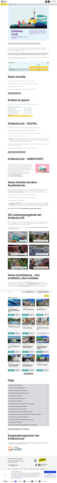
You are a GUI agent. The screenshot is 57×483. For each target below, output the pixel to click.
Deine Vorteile (10, 43)
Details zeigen (44, 481)
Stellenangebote (15, 468)
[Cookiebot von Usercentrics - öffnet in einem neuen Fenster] (5, 481)
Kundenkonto (16, 43)
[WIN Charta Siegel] (44, 464)
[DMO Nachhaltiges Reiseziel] (36, 462)
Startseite (10, 4)
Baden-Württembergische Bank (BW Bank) (39, 442)
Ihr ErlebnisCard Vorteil (11, 315)
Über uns (9, 468)
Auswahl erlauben (50, 474)
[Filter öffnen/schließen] (28, 292)
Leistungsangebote (22, 43)
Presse (21, 468)
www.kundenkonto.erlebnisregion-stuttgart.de (31, 208)
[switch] (24, 481)
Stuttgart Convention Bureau (33, 468)
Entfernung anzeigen (11, 325)
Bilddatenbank (42, 468)
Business (25, 468)
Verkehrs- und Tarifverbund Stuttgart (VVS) (19, 442)
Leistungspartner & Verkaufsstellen (31, 43)
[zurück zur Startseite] (3, 1)
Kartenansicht (46, 295)
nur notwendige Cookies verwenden (50, 476)
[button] (28, 385)
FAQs (39, 43)
